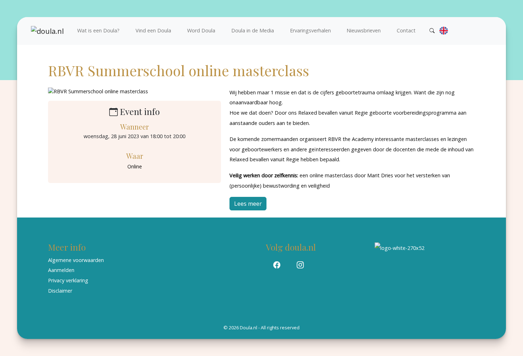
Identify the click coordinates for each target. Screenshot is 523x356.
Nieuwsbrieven (364, 30)
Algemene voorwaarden (76, 260)
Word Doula (201, 30)
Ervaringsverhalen (310, 30)
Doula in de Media (252, 30)
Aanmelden (61, 270)
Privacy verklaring (68, 280)
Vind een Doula (153, 30)
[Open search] (432, 30)
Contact (406, 30)
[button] (276, 265)
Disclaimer (60, 290)
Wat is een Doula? (98, 30)
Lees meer (248, 204)
